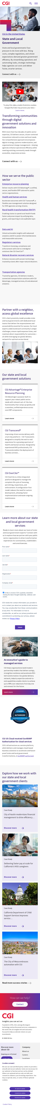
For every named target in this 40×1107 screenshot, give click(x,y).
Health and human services (14, 197)
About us (25, 1051)
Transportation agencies (13, 272)
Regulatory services (11, 242)
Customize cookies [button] (20, 1093)
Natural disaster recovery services (18, 255)
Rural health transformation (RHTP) (18, 209)
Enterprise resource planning (15, 184)
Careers (25, 1055)
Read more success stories (16, 982)
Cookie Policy (7, 1104)
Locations (26, 1058)
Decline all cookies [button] (20, 1097)
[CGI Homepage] (5, 3)
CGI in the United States (13, 34)
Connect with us (9, 74)
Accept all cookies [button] (20, 1088)
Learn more (19, 110)
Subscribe (6, 1059)
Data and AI (7, 229)
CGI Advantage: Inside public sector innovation (23, 85)
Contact (20, 1004)
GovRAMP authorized (25, 756)
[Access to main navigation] (36, 3)
